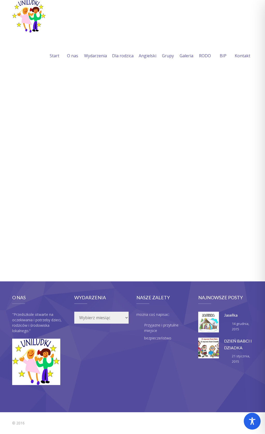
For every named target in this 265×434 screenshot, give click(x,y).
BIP (223, 56)
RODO (205, 56)
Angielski (147, 56)
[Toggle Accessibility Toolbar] (252, 421)
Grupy (168, 56)
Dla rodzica (123, 56)
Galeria (186, 56)
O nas (72, 56)
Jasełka (231, 314)
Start (54, 56)
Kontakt (242, 56)
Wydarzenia (95, 56)
